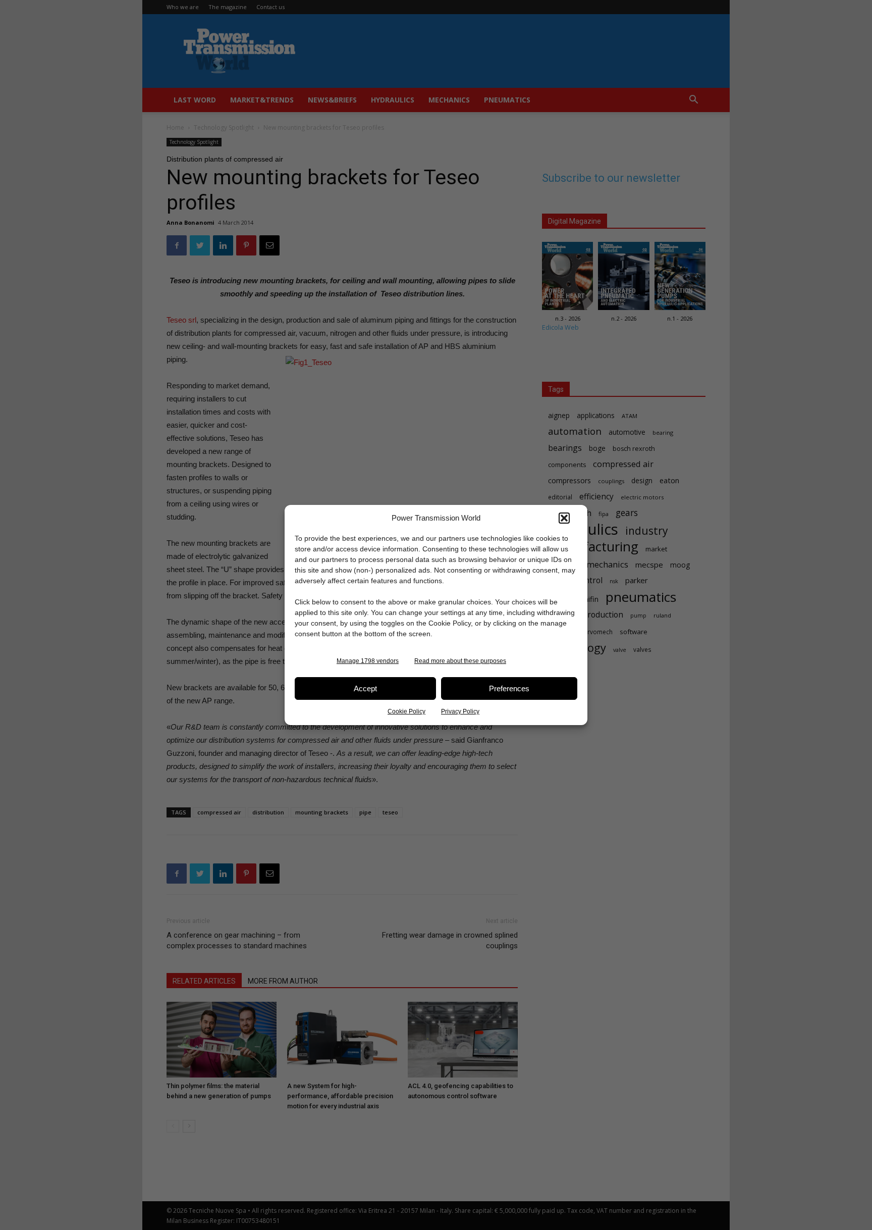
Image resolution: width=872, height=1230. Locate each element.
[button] (564, 518)
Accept (365, 688)
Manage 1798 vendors (368, 660)
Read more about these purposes (460, 660)
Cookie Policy (406, 711)
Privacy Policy (460, 711)
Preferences (509, 688)
